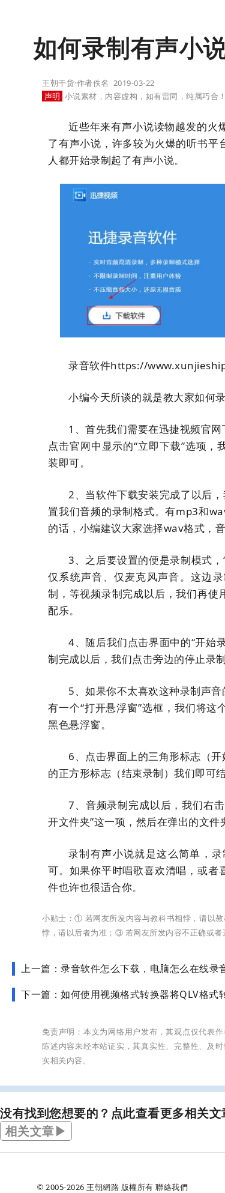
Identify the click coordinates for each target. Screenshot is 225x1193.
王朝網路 (102, 1187)
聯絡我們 (171, 1187)
